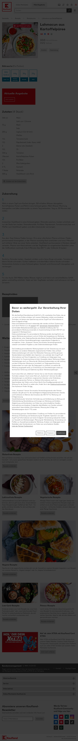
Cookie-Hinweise (71, 736)
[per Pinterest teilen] (48, 34)
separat (33, 326)
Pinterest (61, 722)
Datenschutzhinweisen (58, 384)
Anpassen (50, 433)
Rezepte (18, 18)
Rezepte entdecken (9, 466)
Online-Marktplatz (22, 5)
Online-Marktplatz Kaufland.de (14, 694)
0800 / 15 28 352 (30, 666)
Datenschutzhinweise (59, 736)
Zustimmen (61, 433)
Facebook (56, 717)
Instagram (72, 717)
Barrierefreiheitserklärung (69, 738)
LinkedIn (56, 722)
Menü (76, 5)
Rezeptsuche (31, 18)
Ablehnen (40, 433)
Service (5, 683)
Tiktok (72, 722)
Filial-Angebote (39, 5)
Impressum (49, 736)
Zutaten (44, 50)
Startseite (5, 18)
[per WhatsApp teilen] (51, 34)
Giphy (56, 727)
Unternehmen (8, 689)
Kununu (67, 722)
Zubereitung (54, 50)
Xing (67, 717)
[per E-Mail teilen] (41, 34)
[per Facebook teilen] (45, 34)
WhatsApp (61, 727)
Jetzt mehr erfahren (48, 652)
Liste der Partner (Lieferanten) (22, 426)
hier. (31, 386)
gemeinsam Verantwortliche (49, 326)
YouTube (61, 717)
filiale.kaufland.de (9, 678)
